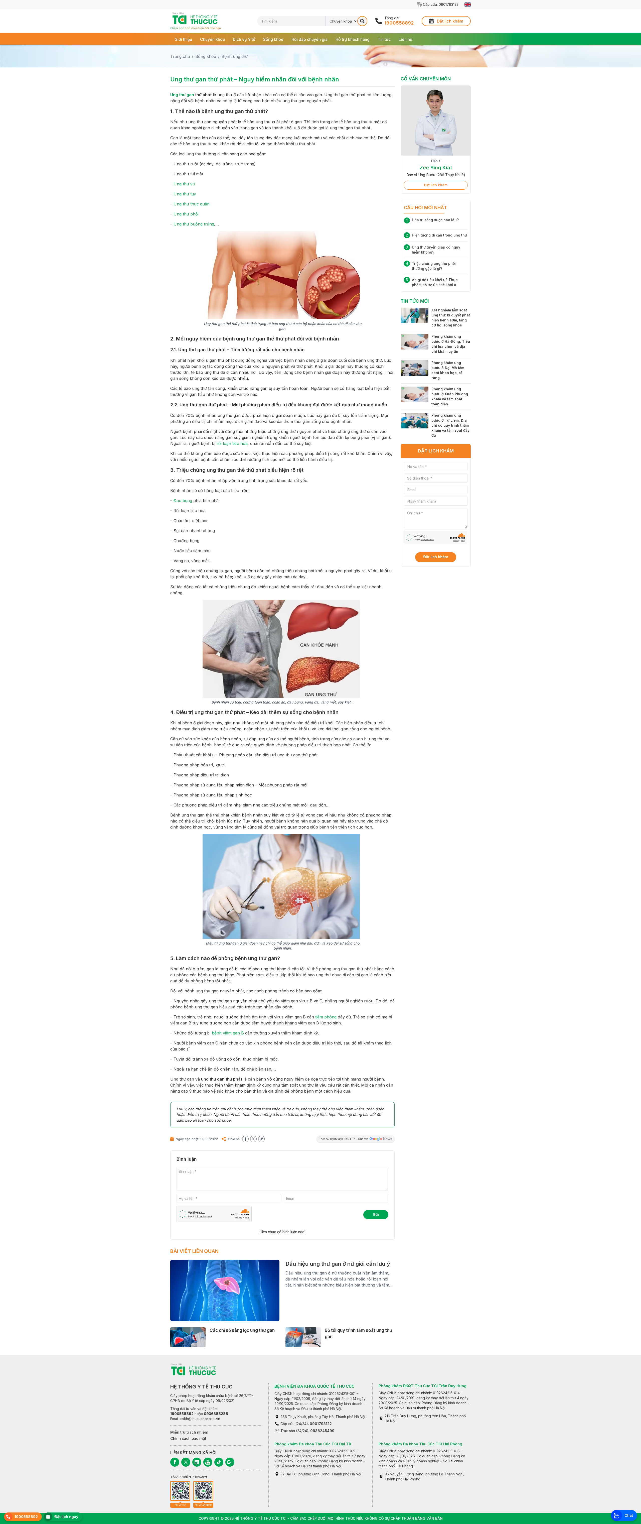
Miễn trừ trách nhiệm (189, 1432)
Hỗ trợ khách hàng (353, 39)
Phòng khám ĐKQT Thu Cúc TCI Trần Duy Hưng (422, 1385)
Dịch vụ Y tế (244, 39)
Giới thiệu (183, 39)
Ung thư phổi (186, 213)
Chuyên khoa (212, 39)
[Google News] (229, 1462)
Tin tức (384, 39)
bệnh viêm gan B (228, 1032)
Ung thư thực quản (192, 203)
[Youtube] (207, 1462)
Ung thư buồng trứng (194, 223)
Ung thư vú (184, 183)
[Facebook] (174, 1462)
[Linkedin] (196, 1462)
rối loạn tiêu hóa (232, 443)
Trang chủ (180, 56)
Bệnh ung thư (235, 56)
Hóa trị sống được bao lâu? (435, 220)
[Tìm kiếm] (362, 21)
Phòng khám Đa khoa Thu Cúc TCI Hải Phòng (420, 1444)
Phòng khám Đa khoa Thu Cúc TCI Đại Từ (312, 1444)
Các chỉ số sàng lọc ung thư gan (242, 1330)
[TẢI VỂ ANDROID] (203, 1491)
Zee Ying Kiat (436, 168)
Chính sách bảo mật (188, 1438)
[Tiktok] (218, 1462)
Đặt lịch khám (435, 185)
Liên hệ (405, 39)
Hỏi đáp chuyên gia (309, 39)
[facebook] (245, 1139)
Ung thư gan (182, 94)
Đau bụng (183, 500)
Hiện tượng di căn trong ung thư (439, 235)
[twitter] (253, 1139)
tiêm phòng (326, 1016)
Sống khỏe (273, 39)
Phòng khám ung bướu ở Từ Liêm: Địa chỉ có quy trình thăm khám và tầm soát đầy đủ (450, 425)
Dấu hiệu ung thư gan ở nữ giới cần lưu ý (337, 1263)
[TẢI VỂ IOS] (180, 1491)
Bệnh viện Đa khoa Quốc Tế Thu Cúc (314, 1386)
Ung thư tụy (185, 193)
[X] (185, 1462)
